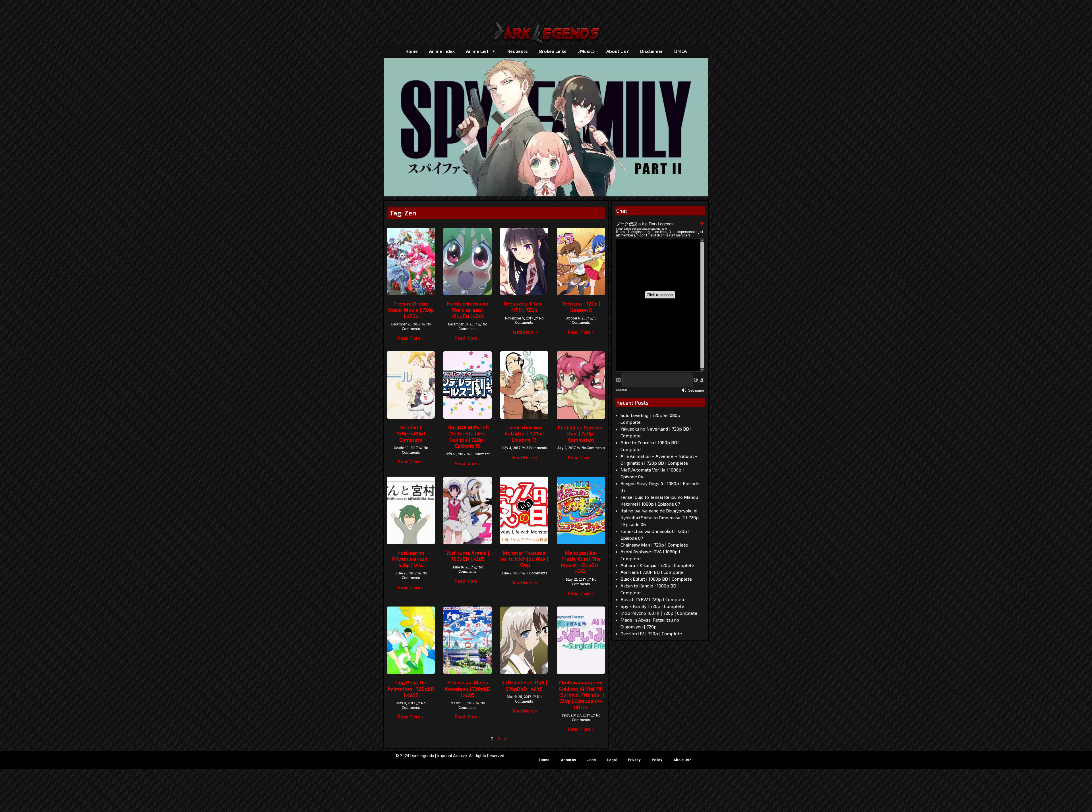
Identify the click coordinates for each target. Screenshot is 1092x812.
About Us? (617, 51)
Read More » (411, 337)
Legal (612, 760)
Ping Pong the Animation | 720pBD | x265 (410, 688)
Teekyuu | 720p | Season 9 (581, 306)
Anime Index (442, 51)
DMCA (680, 51)
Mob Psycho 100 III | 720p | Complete (659, 613)
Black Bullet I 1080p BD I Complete (656, 579)
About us (568, 760)
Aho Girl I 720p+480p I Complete (410, 433)
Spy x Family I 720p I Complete (652, 606)
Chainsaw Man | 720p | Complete (654, 544)
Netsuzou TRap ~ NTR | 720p (524, 306)
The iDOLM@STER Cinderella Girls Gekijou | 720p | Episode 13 (467, 436)
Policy (657, 760)
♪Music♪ (586, 51)
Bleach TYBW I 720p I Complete (653, 599)
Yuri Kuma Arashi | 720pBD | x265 (467, 556)
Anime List (477, 51)
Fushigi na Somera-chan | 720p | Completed (581, 433)
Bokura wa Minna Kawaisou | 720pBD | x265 (468, 688)
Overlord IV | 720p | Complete (651, 633)
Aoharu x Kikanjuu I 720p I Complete (657, 565)
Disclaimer (651, 51)
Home (412, 51)
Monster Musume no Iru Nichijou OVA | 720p (524, 559)
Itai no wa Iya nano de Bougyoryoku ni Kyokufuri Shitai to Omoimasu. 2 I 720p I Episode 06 (660, 517)
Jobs (591, 760)
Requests (517, 51)
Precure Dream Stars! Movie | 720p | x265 (411, 309)
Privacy (634, 760)
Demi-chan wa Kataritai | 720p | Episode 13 (524, 433)
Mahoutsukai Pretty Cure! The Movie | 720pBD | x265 (581, 562)
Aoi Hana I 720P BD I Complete (652, 572)
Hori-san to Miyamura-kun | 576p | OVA (411, 559)
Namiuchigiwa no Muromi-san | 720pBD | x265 (467, 309)
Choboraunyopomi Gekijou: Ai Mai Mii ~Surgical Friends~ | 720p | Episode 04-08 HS (581, 694)
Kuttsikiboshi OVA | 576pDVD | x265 (524, 685)
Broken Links (552, 51)
